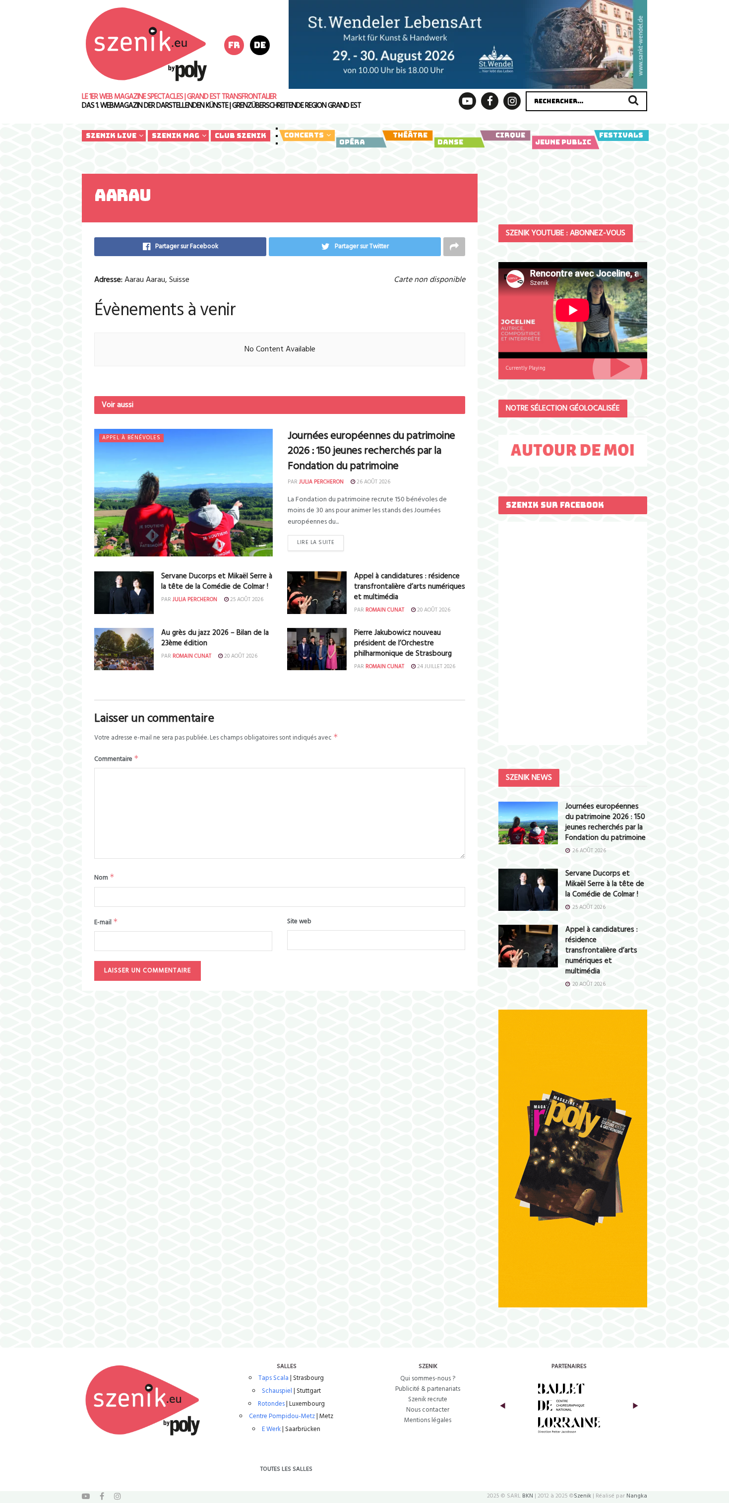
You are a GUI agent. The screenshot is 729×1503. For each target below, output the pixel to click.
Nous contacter (427, 1410)
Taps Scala (273, 1378)
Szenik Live (111, 135)
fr (234, 45)
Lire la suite (315, 542)
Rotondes (271, 1404)
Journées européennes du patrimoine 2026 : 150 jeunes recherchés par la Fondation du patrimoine (371, 451)
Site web (299, 922)
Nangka (636, 1496)
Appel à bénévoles (131, 438)
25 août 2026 (246, 599)
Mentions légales (427, 1420)
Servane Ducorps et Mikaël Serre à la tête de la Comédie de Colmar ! (216, 581)
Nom (104, 877)
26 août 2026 (372, 482)
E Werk (271, 1429)
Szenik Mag (175, 135)
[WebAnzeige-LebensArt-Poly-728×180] (468, 44)
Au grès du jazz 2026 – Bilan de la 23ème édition (215, 638)
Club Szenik (240, 135)
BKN (527, 1496)
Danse (450, 141)
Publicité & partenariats (427, 1389)
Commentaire (116, 758)
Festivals (621, 135)
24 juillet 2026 (435, 666)
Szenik (582, 1496)
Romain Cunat (384, 610)
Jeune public (563, 141)
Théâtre (410, 135)
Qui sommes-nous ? (427, 1378)
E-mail (106, 922)
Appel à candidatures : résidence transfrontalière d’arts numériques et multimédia (409, 586)
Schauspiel (277, 1391)
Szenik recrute (427, 1399)
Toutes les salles (286, 1469)
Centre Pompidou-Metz (282, 1416)
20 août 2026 (433, 610)
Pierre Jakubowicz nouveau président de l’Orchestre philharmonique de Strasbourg (403, 643)
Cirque (510, 135)
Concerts (304, 135)
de (260, 45)
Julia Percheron (321, 482)
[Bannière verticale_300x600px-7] (572, 1159)
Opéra (352, 141)
